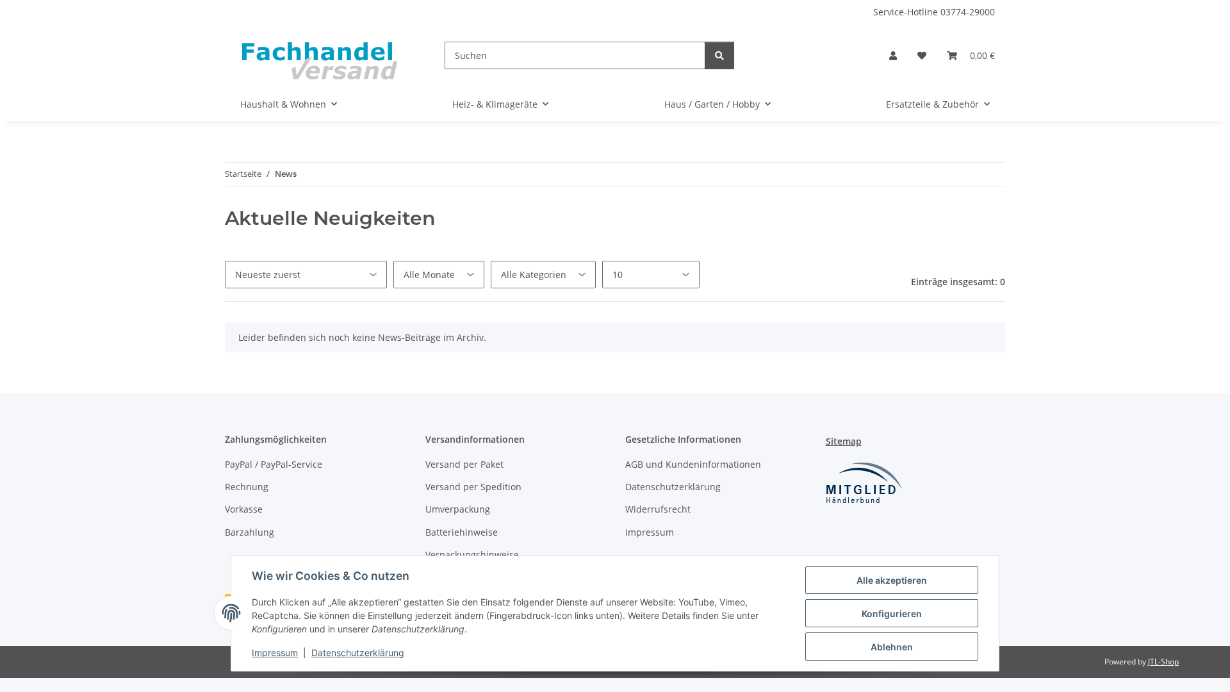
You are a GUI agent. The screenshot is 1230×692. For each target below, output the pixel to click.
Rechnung (246, 487)
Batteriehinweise (461, 532)
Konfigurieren (892, 613)
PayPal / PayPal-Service (273, 464)
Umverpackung (457, 509)
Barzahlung (249, 532)
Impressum (275, 652)
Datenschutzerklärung (357, 652)
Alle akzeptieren (892, 580)
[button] (893, 55)
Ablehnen (892, 646)
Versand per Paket (464, 464)
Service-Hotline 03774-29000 (934, 12)
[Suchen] (719, 55)
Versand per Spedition (473, 487)
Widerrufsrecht (658, 509)
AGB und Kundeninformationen (693, 464)
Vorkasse (244, 509)
